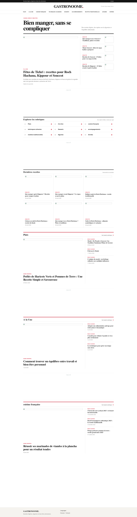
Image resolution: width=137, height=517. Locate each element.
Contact (112, 1)
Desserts (66, 12)
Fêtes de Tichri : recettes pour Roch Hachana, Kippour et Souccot (47, 73)
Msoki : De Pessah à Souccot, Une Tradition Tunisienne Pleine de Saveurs (100, 242)
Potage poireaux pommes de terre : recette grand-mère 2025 (99, 431)
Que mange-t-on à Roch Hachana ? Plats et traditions (66, 222)
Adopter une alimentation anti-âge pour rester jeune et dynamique (100, 327)
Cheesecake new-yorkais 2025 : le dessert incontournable (101, 411)
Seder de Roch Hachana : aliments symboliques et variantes (96, 222)
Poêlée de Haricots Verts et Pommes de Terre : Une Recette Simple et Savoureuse (52, 278)
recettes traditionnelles (92, 12)
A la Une (31, 12)
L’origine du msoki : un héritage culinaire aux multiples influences (98, 260)
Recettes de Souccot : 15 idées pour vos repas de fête (91, 58)
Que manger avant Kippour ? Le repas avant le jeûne (67, 195)
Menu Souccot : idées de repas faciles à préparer (92, 49)
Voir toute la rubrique (108, 235)
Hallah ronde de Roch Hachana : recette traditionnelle (98, 195)
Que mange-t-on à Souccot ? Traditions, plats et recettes (91, 39)
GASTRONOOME (68, 6)
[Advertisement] (68, 102)
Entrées (112, 12)
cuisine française (41, 12)
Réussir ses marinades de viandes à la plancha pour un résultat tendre (50, 447)
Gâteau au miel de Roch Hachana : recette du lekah (36, 222)
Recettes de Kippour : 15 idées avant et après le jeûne (92, 67)
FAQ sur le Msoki (93, 251)
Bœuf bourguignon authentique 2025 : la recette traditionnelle (100, 421)
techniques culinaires (55, 12)
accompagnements (77, 12)
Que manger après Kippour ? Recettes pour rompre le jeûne (37, 195)
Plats (24, 12)
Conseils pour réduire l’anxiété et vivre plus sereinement (100, 337)
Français (62, 513)
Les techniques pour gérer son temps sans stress (99, 347)
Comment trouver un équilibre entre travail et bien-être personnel (50, 362)
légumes (104, 12)
